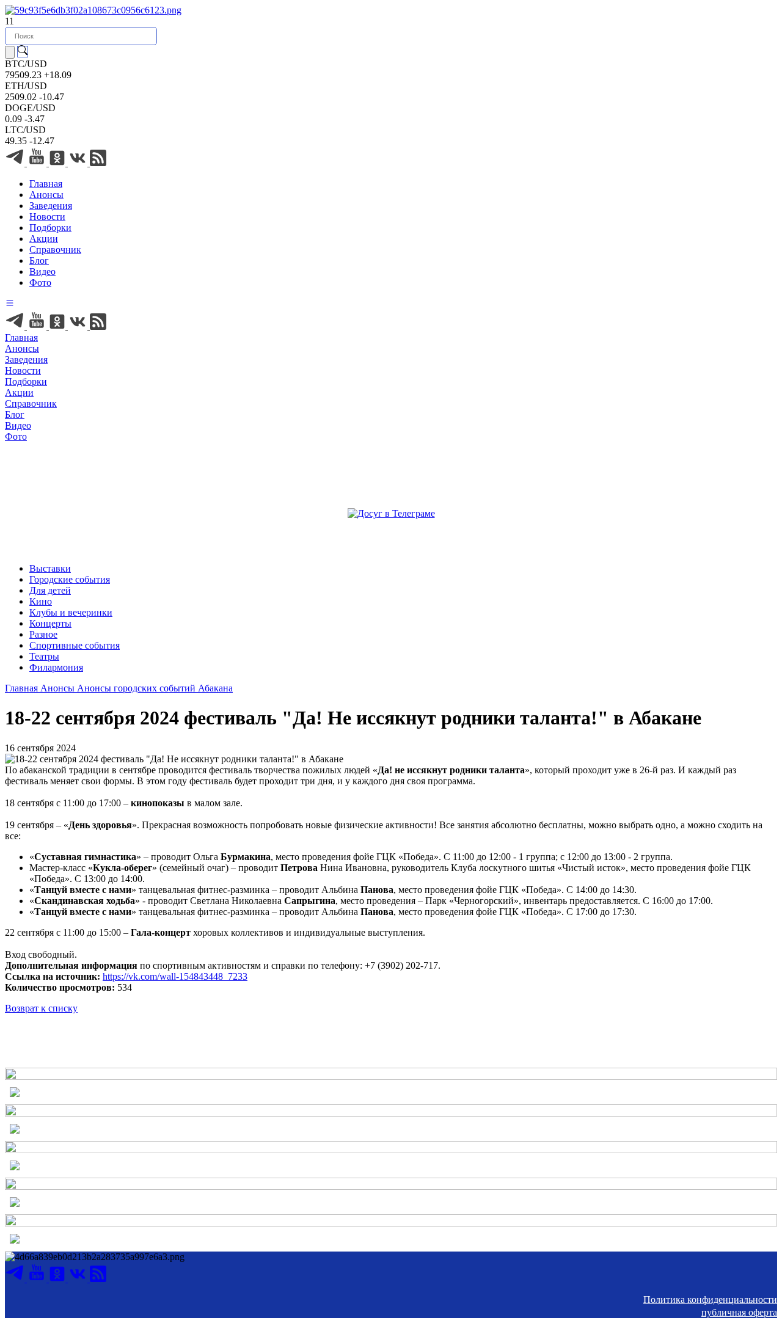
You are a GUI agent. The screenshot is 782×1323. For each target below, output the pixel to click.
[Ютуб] (38, 163)
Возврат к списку (41, 1008)
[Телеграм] (16, 163)
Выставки (50, 568)
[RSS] (98, 163)
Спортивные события (74, 645)
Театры (44, 656)
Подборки (50, 227)
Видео (42, 271)
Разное (43, 634)
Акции (43, 238)
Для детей (50, 590)
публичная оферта (739, 1312)
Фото (40, 282)
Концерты (50, 623)
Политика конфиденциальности (710, 1299)
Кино (40, 601)
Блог (39, 260)
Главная (45, 183)
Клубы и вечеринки (70, 612)
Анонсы (46, 194)
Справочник (55, 249)
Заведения (50, 205)
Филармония (56, 667)
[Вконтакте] (79, 163)
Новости (47, 216)
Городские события (69, 579)
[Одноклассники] (58, 163)
